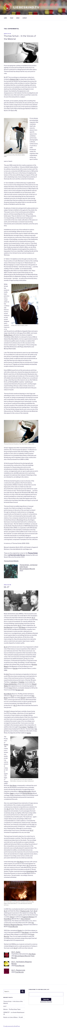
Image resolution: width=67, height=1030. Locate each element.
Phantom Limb (24, 911)
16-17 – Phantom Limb (18, 970)
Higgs (11, 793)
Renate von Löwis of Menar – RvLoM (13, 1017)
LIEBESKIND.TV (26, 7)
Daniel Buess (30, 871)
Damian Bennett (27, 793)
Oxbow (12, 917)
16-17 (6, 587)
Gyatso (29, 733)
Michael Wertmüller (25, 791)
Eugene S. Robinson (28, 917)
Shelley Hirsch (8, 335)
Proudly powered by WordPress (11, 1026)
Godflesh (30, 727)
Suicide (15, 668)
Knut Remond (8, 627)
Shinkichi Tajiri (14, 79)
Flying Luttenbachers (10, 684)
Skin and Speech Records (27, 569)
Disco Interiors (25, 919)
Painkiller (21, 682)
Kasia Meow (7, 919)
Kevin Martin (8, 694)
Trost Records (19, 972)
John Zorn (14, 682)
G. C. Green (23, 727)
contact (24, 18)
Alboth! (23, 697)
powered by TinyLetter (46, 1001)
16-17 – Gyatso (15, 952)
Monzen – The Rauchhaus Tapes (12, 1009)
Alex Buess (22, 627)
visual (11, 18)
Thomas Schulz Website (11, 561)
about (17, 18)
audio (5, 18)
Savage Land (20, 690)
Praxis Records (13, 926)
